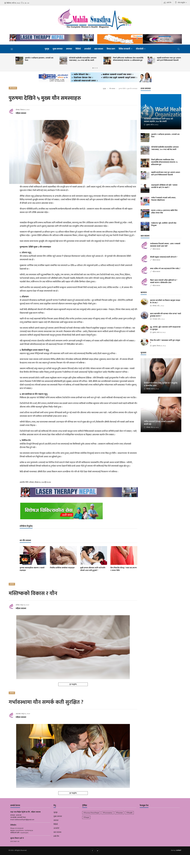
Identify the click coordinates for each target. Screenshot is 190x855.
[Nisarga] (78, 511)
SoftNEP (178, 850)
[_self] (95, 77)
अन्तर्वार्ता (87, 49)
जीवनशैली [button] (140, 49)
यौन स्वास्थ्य (112, 88)
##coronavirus (107, 812)
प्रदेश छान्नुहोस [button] (181, 2)
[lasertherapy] (51, 37)
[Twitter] (98, 851)
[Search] (178, 49)
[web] (139, 39)
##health (129, 812)
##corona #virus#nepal (91, 812)
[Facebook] (92, 851)
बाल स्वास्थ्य (98, 49)
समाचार (69, 49)
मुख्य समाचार (58, 49)
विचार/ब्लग (111, 49)
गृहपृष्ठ (47, 49)
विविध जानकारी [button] (125, 49)
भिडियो (78, 49)
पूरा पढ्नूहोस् (73, 684)
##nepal (86, 817)
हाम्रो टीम (169, 2)
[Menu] (12, 49)
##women (119, 812)
